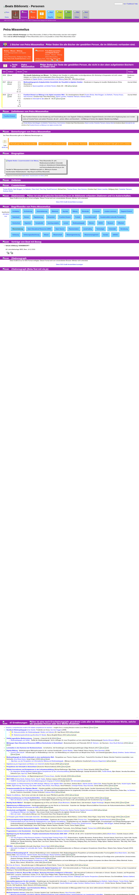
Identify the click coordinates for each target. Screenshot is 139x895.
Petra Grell (10, 58)
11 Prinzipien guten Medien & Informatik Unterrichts (23, 817)
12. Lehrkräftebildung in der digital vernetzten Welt (27, 790)
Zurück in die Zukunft (17, 752)
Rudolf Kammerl (20, 58)
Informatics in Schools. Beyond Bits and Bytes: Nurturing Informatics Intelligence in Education (40, 872)
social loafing (87, 229)
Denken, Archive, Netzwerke (78, 144)
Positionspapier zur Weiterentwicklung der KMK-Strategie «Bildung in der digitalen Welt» (35, 783)
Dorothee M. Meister (39, 735)
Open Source (60, 229)
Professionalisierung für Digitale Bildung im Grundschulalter (28, 819)
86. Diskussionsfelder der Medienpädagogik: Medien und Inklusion (32, 732)
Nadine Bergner (113, 881)
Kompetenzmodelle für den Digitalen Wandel (22, 788)
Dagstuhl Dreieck (126, 211)
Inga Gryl (80, 769)
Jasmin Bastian (68, 750)
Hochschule (16, 223)
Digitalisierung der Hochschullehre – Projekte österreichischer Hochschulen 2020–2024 (37, 834)
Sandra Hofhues (130, 752)
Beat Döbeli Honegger (18, 883)
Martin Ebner (112, 834)
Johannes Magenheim (99, 761)
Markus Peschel (74, 810)
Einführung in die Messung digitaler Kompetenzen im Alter (29, 860)
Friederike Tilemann (73, 96)
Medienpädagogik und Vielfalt (20, 740)
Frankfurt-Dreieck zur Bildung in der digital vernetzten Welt (44, 95)
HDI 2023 (10, 846)
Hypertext (28, 223)
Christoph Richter (77, 785)
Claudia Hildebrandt (66, 883)
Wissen (46, 235)
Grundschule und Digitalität (16, 810)
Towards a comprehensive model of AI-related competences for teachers (29, 727)
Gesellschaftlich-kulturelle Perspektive (112, 217)
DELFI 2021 (10, 779)
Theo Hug (49, 58)
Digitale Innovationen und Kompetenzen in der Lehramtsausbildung (30, 769)
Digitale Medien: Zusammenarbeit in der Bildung (48, 79)
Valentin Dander (87, 783)
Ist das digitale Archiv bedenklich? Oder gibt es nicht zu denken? (110, 144)
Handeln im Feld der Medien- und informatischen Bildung (26, 888)
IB (4, 147)
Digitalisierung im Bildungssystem (18, 805)
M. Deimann (95, 743)
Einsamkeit (51, 217)
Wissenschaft (57, 235)
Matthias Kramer (90, 883)
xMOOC (115, 235)
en (125, 4)
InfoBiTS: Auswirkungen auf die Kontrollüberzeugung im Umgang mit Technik (35, 781)
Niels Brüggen (99, 95)
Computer (96, 211)
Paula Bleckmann (64, 802)
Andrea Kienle (19, 779)
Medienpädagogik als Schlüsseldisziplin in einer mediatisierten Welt (30, 757)
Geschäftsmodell (90, 217)
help (136, 4)
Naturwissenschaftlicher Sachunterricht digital (23, 828)
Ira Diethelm (109, 95)
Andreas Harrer (30, 779)
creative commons (110, 211)
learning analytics (53, 223)
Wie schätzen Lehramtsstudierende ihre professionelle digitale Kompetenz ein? (34, 868)
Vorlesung (15, 235)
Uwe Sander (31, 730)
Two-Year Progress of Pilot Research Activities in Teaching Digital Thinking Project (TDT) (39, 837)
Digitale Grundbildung (13, 795)
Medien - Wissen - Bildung (13, 51)
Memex (91, 223)
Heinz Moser (46, 785)
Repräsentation (74, 229)
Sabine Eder (97, 783)
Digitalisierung (38, 217)
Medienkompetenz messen (16, 892)
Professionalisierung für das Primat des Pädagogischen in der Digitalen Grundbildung (38, 821)
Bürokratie (85, 211)
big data (65, 211)
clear (6, 147)
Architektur (15, 211)
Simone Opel (45, 846)
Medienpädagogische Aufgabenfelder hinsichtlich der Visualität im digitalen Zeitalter (53, 82)
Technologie (100, 229)
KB (2, 147)
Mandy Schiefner (118, 752)
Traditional (130, 4)
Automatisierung (42, 211)
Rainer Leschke (61, 96)
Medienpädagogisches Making (16, 776)
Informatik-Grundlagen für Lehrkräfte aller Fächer (26, 848)
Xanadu (105, 235)
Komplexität (39, 223)
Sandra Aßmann (108, 740)
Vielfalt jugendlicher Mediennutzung (19, 738)
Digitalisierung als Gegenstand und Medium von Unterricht (25, 764)
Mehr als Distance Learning (19, 800)
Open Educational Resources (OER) (39, 229)
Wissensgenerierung (73, 235)
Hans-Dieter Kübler (35, 785)
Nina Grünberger (43, 854)
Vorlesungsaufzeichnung (31, 235)
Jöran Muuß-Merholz (116, 743)
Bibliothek (55, 211)
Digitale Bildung (12, 750)
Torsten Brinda (89, 95)
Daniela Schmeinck (86, 810)
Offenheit (121, 223)
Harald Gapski (126, 783)
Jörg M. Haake (40, 779)
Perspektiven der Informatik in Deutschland (22, 766)
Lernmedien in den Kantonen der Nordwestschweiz (24, 748)
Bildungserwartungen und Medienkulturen (52, 144)
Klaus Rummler (99, 750)
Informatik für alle (38, 98)
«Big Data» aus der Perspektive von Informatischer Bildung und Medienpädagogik (37, 761)
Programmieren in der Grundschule (19, 831)
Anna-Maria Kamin (20, 759)
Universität (112, 229)
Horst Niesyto (55, 785)
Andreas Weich (85, 96)
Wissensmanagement (91, 235)
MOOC (101, 223)
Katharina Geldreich (63, 831)
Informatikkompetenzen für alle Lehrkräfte (21, 881)
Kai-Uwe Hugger (56, 730)
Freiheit (77, 217)
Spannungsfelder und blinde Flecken (44, 86)
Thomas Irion (64, 810)
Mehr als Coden (16, 814)
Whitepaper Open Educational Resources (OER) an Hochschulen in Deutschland (34, 743)
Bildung (75, 211)
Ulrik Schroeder (75, 781)
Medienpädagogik (78, 223)
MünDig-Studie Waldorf (15, 802)
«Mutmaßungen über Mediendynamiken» (23, 144)
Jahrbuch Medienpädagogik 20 (17, 853)
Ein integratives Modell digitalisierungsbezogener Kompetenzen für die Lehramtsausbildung (40, 771)
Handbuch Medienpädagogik (17, 730)
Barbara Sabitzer (128, 876)
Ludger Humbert (78, 883)
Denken (26, 217)
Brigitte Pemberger (98, 802)
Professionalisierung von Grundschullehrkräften (23, 798)
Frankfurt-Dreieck (9, 116)
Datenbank (15, 217)
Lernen (66, 223)
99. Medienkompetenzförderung (21, 735)
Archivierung (28, 211)
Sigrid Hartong (16, 785)
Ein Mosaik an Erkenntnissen (20, 856)
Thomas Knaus (118, 95)
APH (4, 214)
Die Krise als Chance (13, 865)
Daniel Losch (100, 883)
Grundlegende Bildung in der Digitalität (23, 812)
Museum (110, 223)
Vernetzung (124, 229)
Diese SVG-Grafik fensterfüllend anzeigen (69, 202)
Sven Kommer (28, 96)
